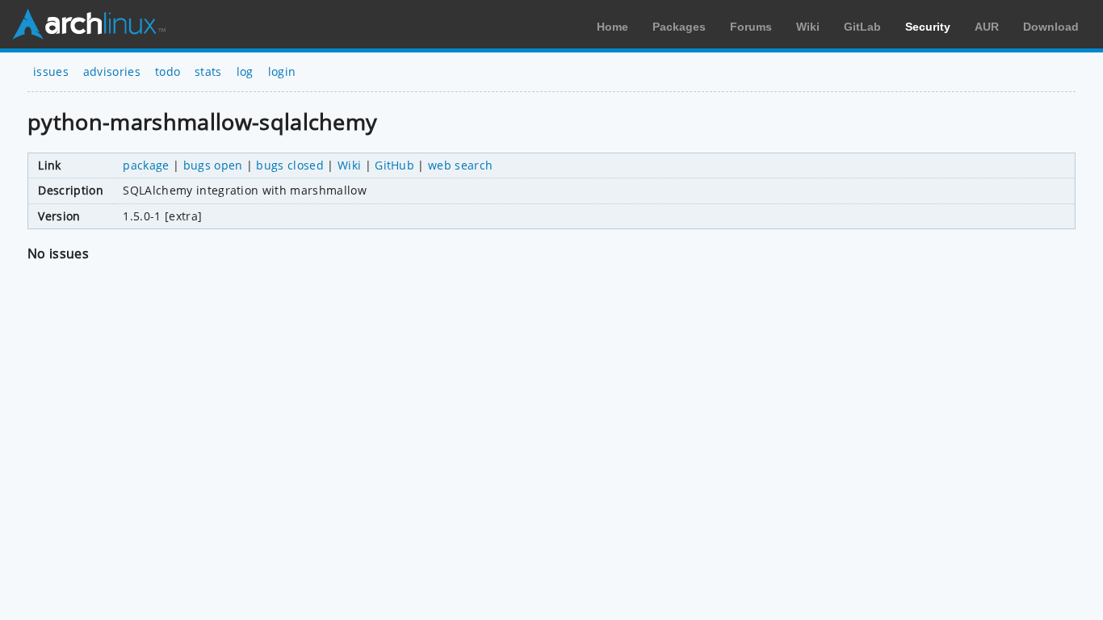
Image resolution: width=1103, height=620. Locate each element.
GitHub (394, 165)
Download (1051, 26)
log (245, 71)
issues (51, 71)
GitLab (862, 26)
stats (208, 71)
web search (460, 165)
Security (927, 26)
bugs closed (290, 165)
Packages (679, 26)
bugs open (213, 165)
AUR (987, 26)
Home (612, 26)
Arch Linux (89, 24)
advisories (111, 71)
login (282, 71)
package (146, 165)
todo (167, 71)
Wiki (808, 26)
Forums (751, 26)
